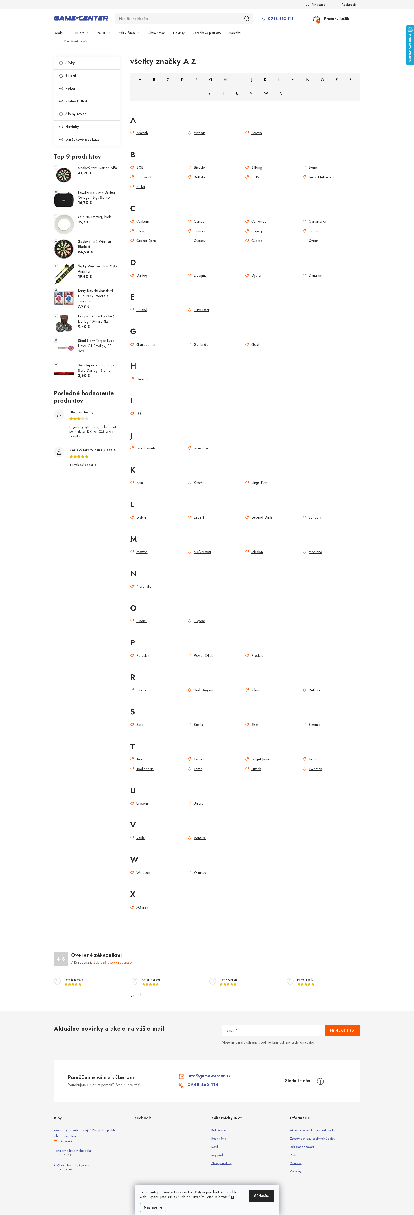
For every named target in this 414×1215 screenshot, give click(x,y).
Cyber (313, 240)
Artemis (199, 132)
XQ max (142, 907)
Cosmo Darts (146, 240)
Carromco (259, 221)
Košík (215, 1147)
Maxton (142, 551)
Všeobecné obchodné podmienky (312, 1130)
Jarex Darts (202, 448)
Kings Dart (259, 482)
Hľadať (247, 18)
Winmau (200, 872)
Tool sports (145, 768)
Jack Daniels (145, 448)
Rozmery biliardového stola (72, 1150)
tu (232, 1196)
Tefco (313, 759)
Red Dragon (203, 690)
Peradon (143, 655)
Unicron (199, 803)
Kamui (140, 482)
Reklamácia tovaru (302, 1147)
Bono (313, 167)
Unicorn (142, 803)
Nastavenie (153, 1207)
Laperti (199, 517)
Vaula (140, 838)
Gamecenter (146, 344)
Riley (255, 690)
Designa (200, 275)
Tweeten (315, 768)
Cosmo (314, 231)
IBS (139, 413)
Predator (258, 655)
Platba (294, 1155)
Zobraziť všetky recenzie (112, 962)
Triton (198, 768)
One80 (141, 621)
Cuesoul (200, 240)
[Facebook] (320, 1081)
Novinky (72, 126)
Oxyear (199, 621)
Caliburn (142, 221)
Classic (141, 231)
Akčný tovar (75, 113)
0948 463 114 (280, 19)
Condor (199, 231)
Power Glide (204, 655)
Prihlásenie (218, 1130)
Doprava (296, 1163)
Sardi (140, 724)
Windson (143, 872)
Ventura (200, 838)
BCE (139, 167)
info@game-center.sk (209, 1076)
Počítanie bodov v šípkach (71, 1165)
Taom (140, 759)
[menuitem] (64, 33)
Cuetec (257, 240)
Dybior (256, 275)
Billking (256, 167)
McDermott (202, 551)
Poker (70, 88)
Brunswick (144, 177)
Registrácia (349, 4)
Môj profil (217, 1155)
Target (199, 759)
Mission (257, 551)
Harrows (142, 379)
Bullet (140, 186)
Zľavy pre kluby (221, 1163)
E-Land (141, 310)
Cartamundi (317, 221)
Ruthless (315, 690)
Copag (256, 231)
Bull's (255, 177)
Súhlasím (261, 1195)
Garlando (201, 344)
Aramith (142, 132)
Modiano (315, 551)
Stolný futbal (76, 101)
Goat (255, 344)
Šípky (70, 62)
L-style (141, 517)
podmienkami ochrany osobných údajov (287, 1042)
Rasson (142, 690)
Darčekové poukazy (82, 139)
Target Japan (261, 759)
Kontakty (295, 1171)
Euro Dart (201, 310)
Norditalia (144, 586)
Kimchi (199, 482)
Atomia (256, 132)
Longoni (315, 517)
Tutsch (256, 768)
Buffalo (199, 177)
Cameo (199, 221)
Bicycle (199, 167)
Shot (254, 724)
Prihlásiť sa (342, 1030)
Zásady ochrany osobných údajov (312, 1138)
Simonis (314, 724)
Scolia (198, 724)
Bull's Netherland (322, 177)
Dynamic (315, 275)
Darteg (141, 275)
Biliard (70, 75)
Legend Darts (262, 517)
